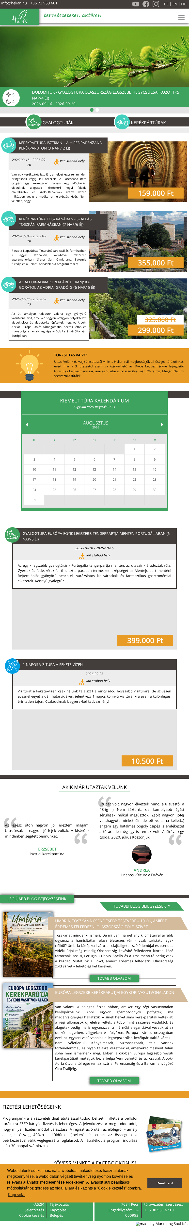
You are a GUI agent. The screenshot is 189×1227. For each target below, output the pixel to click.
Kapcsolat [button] (16, 1195)
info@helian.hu (14, 2)
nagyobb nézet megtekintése (94, 406)
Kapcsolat (58, 1209)
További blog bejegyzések (140, 906)
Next (186, 122)
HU (184, 4)
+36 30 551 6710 (159, 1209)
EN (175, 4)
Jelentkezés (34, 1209)
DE (166, 4)
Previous (4, 122)
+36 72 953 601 (44, 2)
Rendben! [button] (165, 1183)
